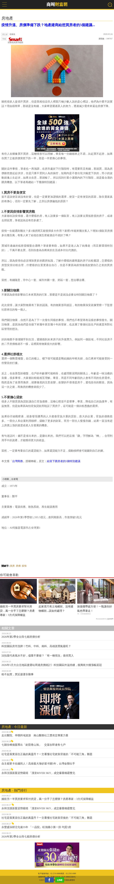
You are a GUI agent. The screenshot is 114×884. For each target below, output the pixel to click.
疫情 (24, 566)
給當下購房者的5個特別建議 (63, 461)
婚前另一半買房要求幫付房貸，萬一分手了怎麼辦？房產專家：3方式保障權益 (17, 611)
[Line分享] (60, 880)
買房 (12, 566)
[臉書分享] (50, 880)
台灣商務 (17, 461)
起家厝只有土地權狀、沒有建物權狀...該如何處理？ (56, 608)
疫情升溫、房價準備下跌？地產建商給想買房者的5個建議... (48, 25)
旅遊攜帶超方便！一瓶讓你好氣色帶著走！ (94, 608)
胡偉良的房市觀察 (15, 42)
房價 (18, 566)
